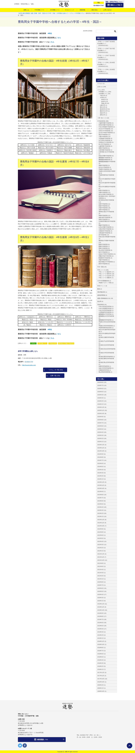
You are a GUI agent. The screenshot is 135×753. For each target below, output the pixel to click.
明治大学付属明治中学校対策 (107, 186)
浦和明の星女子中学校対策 (106, 211)
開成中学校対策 (103, 244)
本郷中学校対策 (103, 192)
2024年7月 (100, 460)
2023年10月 (100, 488)
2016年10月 (100, 682)
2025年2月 (100, 438)
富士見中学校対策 (104, 144)
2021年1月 (100, 579)
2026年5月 (100, 391)
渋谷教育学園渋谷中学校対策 (107, 221)
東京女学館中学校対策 (105, 194)
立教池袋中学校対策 (104, 233)
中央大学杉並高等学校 (105, 306)
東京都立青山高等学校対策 (106, 362)
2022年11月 (100, 522)
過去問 (99, 301)
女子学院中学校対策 (104, 140)
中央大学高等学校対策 (105, 310)
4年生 (50, 33)
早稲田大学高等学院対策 (106, 325)
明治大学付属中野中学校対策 (107, 182)
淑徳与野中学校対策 (104, 217)
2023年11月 (100, 485)
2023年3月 (100, 510)
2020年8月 (100, 582)
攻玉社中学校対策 (104, 167)
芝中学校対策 (102, 235)
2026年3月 (100, 398)
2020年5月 (100, 591)
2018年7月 (100, 650)
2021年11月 (100, 557)
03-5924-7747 (29, 361)
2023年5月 (100, 504)
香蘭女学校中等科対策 (105, 256)
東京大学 (102, 107)
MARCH (103, 99)
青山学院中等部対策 (104, 250)
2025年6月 (100, 426)
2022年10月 (100, 526)
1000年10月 (100, 691)
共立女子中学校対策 (104, 129)
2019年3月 (100, 632)
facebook (25, 745)
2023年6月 (100, 501)
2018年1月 (100, 669)
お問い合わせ (107, 10)
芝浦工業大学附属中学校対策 (107, 236)
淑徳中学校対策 (103, 219)
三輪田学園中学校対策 (105, 123)
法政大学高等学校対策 (105, 368)
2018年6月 (100, 654)
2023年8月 (100, 494)
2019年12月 (100, 604)
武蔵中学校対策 (103, 208)
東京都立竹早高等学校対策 (106, 352)
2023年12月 (100, 482)
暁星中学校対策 (103, 190)
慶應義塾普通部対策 (104, 159)
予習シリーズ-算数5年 (105, 277)
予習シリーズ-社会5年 (105, 275)
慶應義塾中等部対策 (104, 157)
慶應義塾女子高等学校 (105, 314)
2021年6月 (100, 566)
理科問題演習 (101, 292)
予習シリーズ (101, 270)
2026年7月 (100, 385)
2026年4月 (100, 394)
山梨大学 (102, 105)
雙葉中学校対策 (103, 248)
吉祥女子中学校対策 (104, 130)
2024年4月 (100, 469)
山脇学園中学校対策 (104, 146)
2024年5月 (100, 466)
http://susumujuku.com (29, 365)
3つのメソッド (69, 10)
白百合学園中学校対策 (105, 227)
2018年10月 (100, 644)
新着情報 (82, 10)
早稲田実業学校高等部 (105, 327)
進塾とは (26, 10)
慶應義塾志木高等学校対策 (106, 316)
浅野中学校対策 (103, 209)
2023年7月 (100, 497)
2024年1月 (100, 479)
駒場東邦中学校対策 (104, 258)
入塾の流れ (94, 10)
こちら (58, 38)
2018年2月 (100, 666)
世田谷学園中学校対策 (105, 125)
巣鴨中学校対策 (103, 148)
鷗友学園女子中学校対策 (106, 262)
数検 (98, 289)
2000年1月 (100, 688)
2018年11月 (100, 641)
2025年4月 (100, 432)
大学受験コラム (103, 93)
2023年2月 (100, 513)
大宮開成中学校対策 (104, 138)
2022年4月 (100, 541)
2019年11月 (100, 607)
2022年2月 (100, 547)
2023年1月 (100, 516)
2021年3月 (100, 572)
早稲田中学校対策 (104, 169)
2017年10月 (100, 678)
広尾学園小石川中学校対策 (106, 152)
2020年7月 (100, 585)
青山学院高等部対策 (104, 372)
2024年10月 (100, 451)
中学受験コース (39, 10)
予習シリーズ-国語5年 (105, 272)
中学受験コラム (42, 343)
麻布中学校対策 (103, 263)
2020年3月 (100, 597)
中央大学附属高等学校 (105, 308)
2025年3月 (100, 435)
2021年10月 (100, 560)
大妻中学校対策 (103, 136)
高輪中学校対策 (103, 260)
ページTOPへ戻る (129, 745)
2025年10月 (100, 413)
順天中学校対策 (103, 252)
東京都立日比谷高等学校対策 (107, 349)
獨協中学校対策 (103, 225)
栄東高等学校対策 (104, 366)
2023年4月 (100, 507)
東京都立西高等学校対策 (106, 356)
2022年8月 (100, 532)
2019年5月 (100, 625)
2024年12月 (100, 444)
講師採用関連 (101, 295)
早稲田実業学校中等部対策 (106, 175)
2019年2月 (100, 635)
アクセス (99, 83)
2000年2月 (100, 685)
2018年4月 (100, 660)
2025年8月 (100, 419)
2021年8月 (100, 563)
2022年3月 (100, 544)
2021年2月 (100, 575)
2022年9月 (100, 529)
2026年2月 (100, 401)
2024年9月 (100, 454)
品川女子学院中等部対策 (106, 132)
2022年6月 (100, 535)
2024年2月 (100, 476)
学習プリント (101, 286)
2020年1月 (100, 600)
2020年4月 (100, 594)
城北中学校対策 (103, 134)
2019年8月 (100, 616)
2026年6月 (100, 388)
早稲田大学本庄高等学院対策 (107, 322)
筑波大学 (102, 113)
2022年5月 (100, 538)
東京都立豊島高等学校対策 (106, 358)
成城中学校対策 (103, 165)
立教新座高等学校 (104, 370)
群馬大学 (102, 115)
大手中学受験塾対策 (103, 281)
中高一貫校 (100, 267)
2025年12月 (100, 407)
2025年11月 (100, 410)
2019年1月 (100, 638)
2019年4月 (100, 629)
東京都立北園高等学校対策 (106, 337)
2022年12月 (100, 519)
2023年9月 (100, 491)
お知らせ (99, 86)
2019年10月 (100, 610)
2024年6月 (100, 463)
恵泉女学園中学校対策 (105, 155)
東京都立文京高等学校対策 (106, 345)
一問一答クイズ (101, 118)
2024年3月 (100, 473)
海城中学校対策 (103, 215)
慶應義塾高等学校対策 (105, 320)
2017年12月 (100, 672)
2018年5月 (100, 657)
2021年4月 (100, 569)
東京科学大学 (104, 109)
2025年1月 (100, 441)
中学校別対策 (52, 343)
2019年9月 (100, 613)
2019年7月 (100, 619)
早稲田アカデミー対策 (105, 282)
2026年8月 (100, 382)
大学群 (102, 97)
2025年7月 (100, 423)
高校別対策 (100, 304)
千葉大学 (102, 95)
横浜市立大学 (104, 111)
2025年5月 (100, 429)
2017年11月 (100, 675)
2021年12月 (100, 554)
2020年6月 (100, 588)
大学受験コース (55, 10)
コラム (33, 343)
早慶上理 (103, 103)
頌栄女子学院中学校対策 (106, 254)
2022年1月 (100, 551)
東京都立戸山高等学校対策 (106, 341)
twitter (20, 745)
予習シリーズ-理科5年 (105, 274)
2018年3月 (100, 663)
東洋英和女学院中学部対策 (106, 200)
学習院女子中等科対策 (105, 142)
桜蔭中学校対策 (103, 206)
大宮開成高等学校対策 (105, 312)
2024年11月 (100, 448)
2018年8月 (100, 647)
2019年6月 (100, 622)
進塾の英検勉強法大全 (103, 298)
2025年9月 (100, 416)
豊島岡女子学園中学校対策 (66, 343)
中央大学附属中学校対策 (106, 127)
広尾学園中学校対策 (104, 150)
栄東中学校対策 (103, 204)
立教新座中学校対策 (104, 231)
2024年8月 (100, 457)
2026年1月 (100, 404)
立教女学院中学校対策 (105, 229)
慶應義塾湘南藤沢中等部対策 (107, 161)
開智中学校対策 (103, 246)
